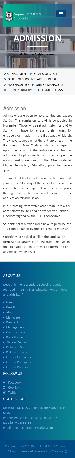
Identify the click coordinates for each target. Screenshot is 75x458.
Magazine (13, 317)
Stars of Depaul (46, 79)
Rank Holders (18, 79)
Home (28, 54)
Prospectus (14, 322)
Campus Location (18, 332)
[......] (19, 294)
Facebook (14, 382)
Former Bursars (53, 90)
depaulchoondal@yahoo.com (32, 428)
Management (17, 74)
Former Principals (21, 90)
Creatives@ (60, 451)
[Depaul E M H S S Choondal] (22, 16)
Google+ (13, 387)
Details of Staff (45, 74)
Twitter (12, 392)
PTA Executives (18, 85)
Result (10, 307)
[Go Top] (68, 451)
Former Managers (48, 85)
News (10, 302)
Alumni (11, 312)
